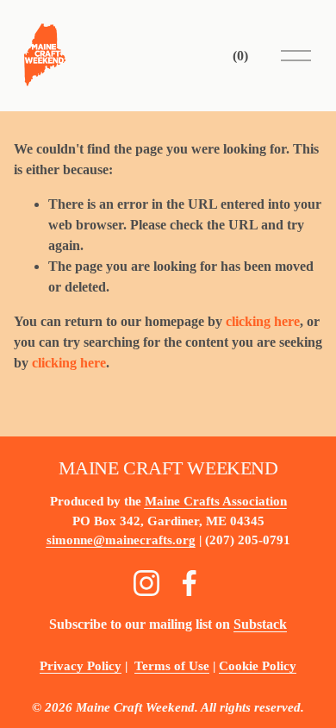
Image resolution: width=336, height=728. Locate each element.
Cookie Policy (257, 666)
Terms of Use (171, 666)
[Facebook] (189, 583)
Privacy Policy (80, 666)
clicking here (263, 321)
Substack (260, 624)
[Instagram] (146, 583)
